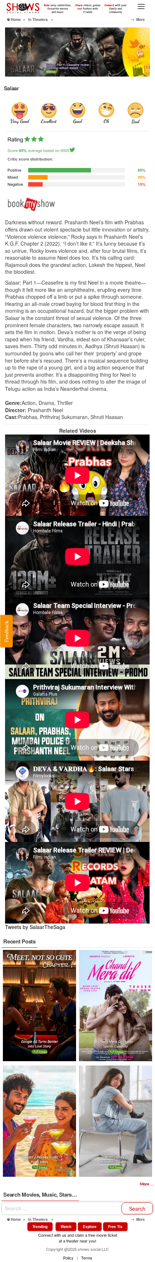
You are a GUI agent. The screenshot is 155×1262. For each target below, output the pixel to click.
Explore (90, 1226)
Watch (66, 1226)
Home (16, 19)
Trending (40, 1226)
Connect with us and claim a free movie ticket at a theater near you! (77, 1237)
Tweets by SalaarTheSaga (35, 926)
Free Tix (115, 1226)
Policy (68, 1258)
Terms (86, 1258)
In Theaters (38, 19)
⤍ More (142, 19)
